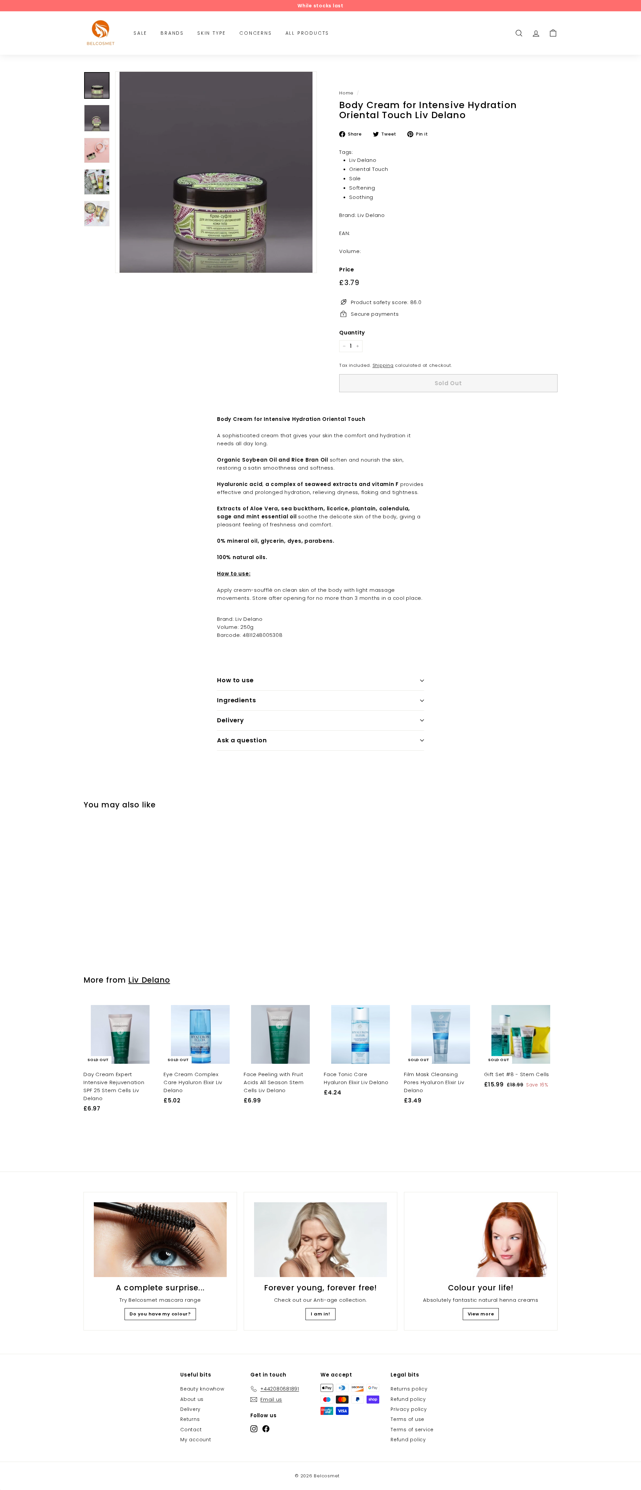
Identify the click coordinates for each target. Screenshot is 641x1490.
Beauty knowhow (202, 1389)
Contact (191, 1429)
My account (195, 1439)
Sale (355, 178)
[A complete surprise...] (160, 1239)
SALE (140, 33)
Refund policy (408, 1399)
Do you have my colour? (160, 1314)
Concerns (255, 33)
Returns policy (409, 1389)
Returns (190, 1419)
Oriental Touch (368, 169)
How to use (235, 680)
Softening (362, 187)
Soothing (361, 196)
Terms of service (412, 1429)
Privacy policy (409, 1409)
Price (346, 269)
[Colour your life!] (480, 1239)
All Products (307, 33)
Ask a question (242, 740)
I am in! (320, 1314)
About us (192, 1399)
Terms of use (407, 1419)
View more (481, 1314)
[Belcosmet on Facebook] (265, 1428)
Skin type (211, 33)
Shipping (383, 365)
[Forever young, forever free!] (320, 1239)
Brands (172, 33)
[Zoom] (216, 172)
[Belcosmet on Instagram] (253, 1428)
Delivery (230, 720)
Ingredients (236, 700)
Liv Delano (363, 159)
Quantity (352, 332)
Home (346, 93)
